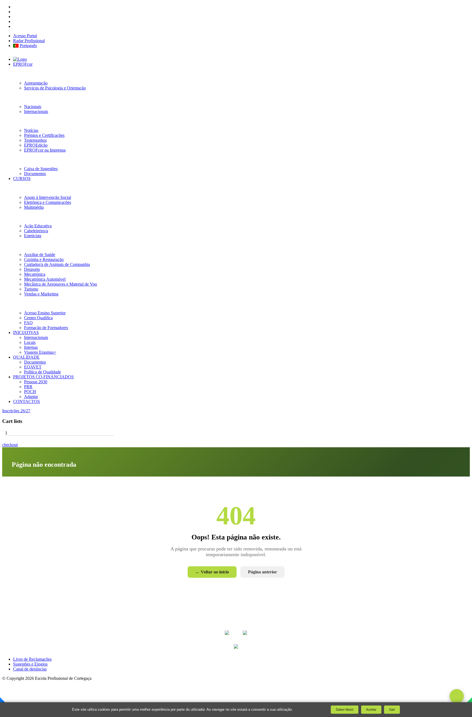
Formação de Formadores (46, 327)
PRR (28, 386)
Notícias (31, 130)
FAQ (28, 322)
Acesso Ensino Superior (45, 312)
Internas (31, 347)
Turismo (31, 289)
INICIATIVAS (26, 332)
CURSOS (22, 178)
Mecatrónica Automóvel (45, 279)
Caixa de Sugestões (41, 168)
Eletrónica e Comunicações (47, 202)
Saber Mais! (344, 710)
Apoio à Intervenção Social (47, 197)
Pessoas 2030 (35, 381)
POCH (30, 391)
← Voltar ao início (212, 572)
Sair (392, 710)
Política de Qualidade (42, 372)
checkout (10, 444)
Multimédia (34, 207)
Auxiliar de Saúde (39, 254)
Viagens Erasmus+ (40, 352)
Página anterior (262, 572)
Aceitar (371, 710)
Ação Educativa (38, 225)
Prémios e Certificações (44, 135)
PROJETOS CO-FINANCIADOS (43, 377)
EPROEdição (36, 145)
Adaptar (31, 396)
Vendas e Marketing (41, 294)
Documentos (35, 173)
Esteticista (32, 235)
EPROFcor (23, 64)
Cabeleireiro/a (36, 230)
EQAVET (33, 367)
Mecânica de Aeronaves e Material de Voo (60, 284)
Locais (30, 342)
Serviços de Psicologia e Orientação (55, 88)
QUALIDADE (26, 357)
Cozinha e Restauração (44, 259)
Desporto (32, 269)
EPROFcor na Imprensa (45, 150)
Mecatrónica (34, 274)
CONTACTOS (26, 401)
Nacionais (32, 106)
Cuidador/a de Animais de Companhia (57, 264)
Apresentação (36, 83)
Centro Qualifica (38, 317)
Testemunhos (35, 140)
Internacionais (36, 111)
